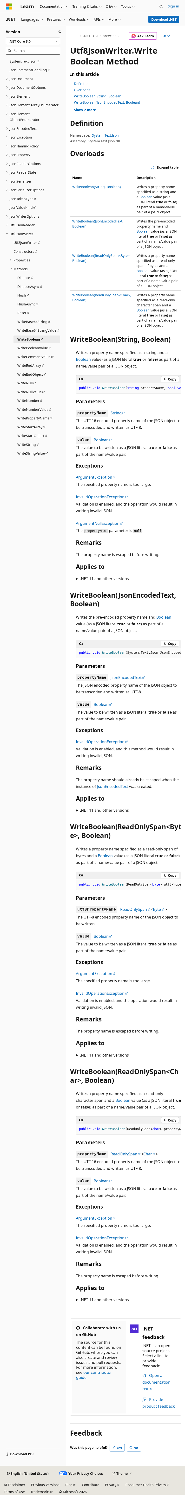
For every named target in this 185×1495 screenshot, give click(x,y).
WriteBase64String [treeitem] (32, 321)
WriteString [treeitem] (26, 444)
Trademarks (40, 1491)
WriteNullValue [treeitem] (29, 392)
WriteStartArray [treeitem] (29, 427)
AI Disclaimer (14, 1484)
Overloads (82, 90)
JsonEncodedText (126, 677)
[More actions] (177, 36)
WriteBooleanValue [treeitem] (32, 348)
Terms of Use (14, 1491)
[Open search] (161, 6)
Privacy (110, 1484)
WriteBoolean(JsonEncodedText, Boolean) (107, 102)
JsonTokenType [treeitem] (21, 198)
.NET (87, 35)
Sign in (173, 6)
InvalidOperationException (100, 497)
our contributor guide (94, 1375)
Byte (157, 909)
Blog (69, 1484)
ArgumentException (94, 477)
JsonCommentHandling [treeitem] (28, 70)
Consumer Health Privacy (146, 1484)
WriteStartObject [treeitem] (30, 435)
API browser (106, 35)
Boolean (145, 197)
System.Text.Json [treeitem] (23, 61)
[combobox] (33, 41)
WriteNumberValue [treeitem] (32, 409)
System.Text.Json (105, 135)
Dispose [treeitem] (23, 277)
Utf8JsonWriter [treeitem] (25, 242)
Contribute (90, 1484)
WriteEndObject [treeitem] (30, 374)
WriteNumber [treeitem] (28, 400)
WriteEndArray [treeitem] (29, 365)
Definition (82, 83)
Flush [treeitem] (21, 295)
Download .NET (164, 19)
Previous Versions (45, 1484)
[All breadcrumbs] (74, 36)
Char (147, 1154)
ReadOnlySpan (133, 909)
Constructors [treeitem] (23, 251)
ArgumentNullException (97, 523)
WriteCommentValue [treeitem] (34, 357)
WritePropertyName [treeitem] (33, 418)
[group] (128, 388)
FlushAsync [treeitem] (26, 304)
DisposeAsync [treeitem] (28, 286)
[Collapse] (60, 32)
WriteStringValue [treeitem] (31, 453)
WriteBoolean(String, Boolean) (98, 96)
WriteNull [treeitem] (25, 383)
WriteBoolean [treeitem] (28, 339)
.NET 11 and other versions (104, 578)
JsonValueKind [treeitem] (21, 207)
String (116, 413)
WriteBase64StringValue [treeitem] (36, 330)
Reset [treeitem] (21, 312)
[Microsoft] (9, 6)
